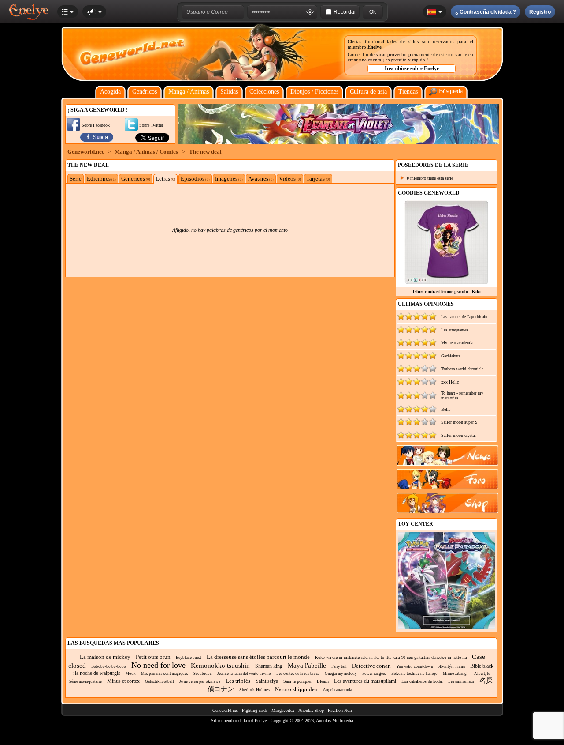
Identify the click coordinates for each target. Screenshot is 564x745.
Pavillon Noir (340, 710)
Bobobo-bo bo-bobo (108, 666)
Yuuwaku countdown (414, 666)
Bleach (323, 681)
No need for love (158, 665)
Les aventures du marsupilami (365, 681)
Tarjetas (318, 178)
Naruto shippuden (296, 689)
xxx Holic (450, 382)
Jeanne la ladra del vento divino (244, 673)
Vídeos (290, 178)
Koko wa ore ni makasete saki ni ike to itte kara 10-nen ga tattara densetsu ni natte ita (391, 657)
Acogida (110, 91)
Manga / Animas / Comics (146, 151)
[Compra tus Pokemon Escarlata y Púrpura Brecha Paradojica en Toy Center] (446, 627)
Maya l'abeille (307, 665)
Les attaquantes (454, 329)
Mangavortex (282, 710)
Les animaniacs (461, 681)
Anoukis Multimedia (334, 720)
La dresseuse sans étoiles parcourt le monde (258, 657)
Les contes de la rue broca (297, 673)
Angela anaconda (337, 690)
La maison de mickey (105, 657)
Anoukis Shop (311, 710)
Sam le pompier (297, 681)
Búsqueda (450, 91)
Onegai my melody (341, 673)
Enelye (374, 46)
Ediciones (101, 178)
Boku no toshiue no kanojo (414, 673)
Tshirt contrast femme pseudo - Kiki (446, 291)
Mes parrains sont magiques (164, 673)
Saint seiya (267, 681)
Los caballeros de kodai (422, 681)
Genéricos (144, 91)
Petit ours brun (153, 657)
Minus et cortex (123, 681)
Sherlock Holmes (254, 689)
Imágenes (229, 178)
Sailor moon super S (459, 422)
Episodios (195, 178)
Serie (76, 178)
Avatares (261, 178)
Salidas (229, 91)
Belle (445, 409)
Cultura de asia (368, 91)
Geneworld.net (85, 151)
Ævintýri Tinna (451, 666)
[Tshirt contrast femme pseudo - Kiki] (446, 282)
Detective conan (371, 665)
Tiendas (408, 91)
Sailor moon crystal (458, 435)
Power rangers (374, 673)
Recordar (345, 12)
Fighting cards (254, 710)
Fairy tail (339, 666)
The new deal (205, 151)
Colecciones (264, 91)
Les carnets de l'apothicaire (464, 316)
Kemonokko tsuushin (220, 665)
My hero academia (457, 342)
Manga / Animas (188, 91)
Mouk (131, 673)
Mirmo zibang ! (456, 673)
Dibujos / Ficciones (314, 91)
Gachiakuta (450, 356)
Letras (165, 178)
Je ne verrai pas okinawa (199, 681)
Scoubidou (202, 673)
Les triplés (238, 680)
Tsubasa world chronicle (462, 368)
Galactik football (159, 681)
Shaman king (268, 666)
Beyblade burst (188, 657)
